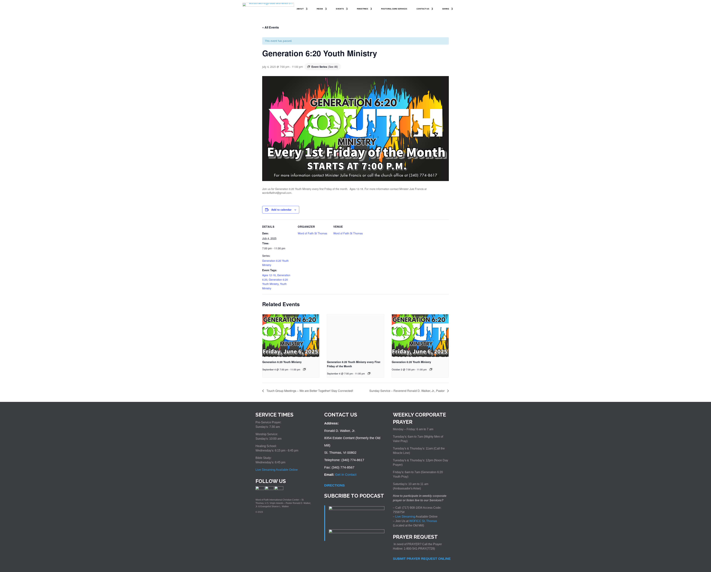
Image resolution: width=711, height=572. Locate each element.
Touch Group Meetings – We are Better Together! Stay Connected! (309, 391)
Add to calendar (281, 209)
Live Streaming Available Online (277, 469)
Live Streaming (405, 516)
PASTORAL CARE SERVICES (394, 9)
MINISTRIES (362, 9)
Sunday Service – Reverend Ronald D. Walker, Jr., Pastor (407, 391)
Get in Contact (345, 474)
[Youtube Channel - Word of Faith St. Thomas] (278, 489)
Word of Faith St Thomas (312, 233)
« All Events (270, 27)
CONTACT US (422, 9)
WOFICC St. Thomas (423, 521)
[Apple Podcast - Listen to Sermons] (356, 509)
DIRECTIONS (334, 485)
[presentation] (290, 335)
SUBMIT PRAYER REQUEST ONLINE (422, 559)
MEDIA (320, 9)
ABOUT (300, 9)
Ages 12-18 (269, 275)
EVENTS (340, 9)
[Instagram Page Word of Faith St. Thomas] (269, 489)
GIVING (445, 9)
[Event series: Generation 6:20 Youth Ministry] (304, 369)
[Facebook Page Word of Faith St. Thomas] (260, 489)
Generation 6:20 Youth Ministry (282, 362)
